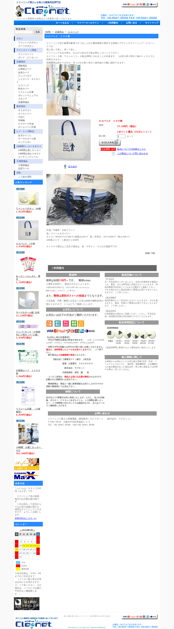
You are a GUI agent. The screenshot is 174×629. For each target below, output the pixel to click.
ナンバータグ (24, 76)
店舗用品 (20, 61)
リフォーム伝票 (26, 92)
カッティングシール (28, 157)
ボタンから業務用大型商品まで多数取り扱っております (44, 18)
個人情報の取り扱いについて (75, 616)
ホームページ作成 (27, 127)
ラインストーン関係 (26, 50)
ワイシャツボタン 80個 (28, 208)
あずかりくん (24, 135)
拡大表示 (72, 166)
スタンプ (22, 98)
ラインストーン (26, 54)
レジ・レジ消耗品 (25, 131)
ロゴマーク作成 (26, 123)
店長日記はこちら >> (26, 518)
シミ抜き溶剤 (24, 177)
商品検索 (21, 29)
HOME (48, 32)
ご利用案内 (112, 22)
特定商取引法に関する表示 (100, 616)
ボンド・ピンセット (28, 57)
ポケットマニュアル (28, 95)
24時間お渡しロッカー (29, 150)
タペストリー (24, 113)
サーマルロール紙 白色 (27, 312)
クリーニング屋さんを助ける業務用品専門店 (38, 2)
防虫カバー (23, 88)
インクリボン (24, 142)
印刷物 (21, 120)
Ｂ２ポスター (24, 110)
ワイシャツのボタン (28, 42)
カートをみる (62, 22)
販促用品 (20, 106)
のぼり (21, 117)
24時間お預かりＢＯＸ (29, 153)
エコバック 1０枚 (25, 243)
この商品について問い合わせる (132, 153)
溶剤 (18, 172)
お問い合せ (131, 22)
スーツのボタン (26, 46)
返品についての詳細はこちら (131, 149)
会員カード (23, 72)
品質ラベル (23, 168)
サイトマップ (151, 22)
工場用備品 (22, 161)
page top (150, 253)
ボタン (19, 38)
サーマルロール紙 (27, 138)
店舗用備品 (23, 102)
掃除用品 (22, 65)
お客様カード (24, 69)
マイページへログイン (88, 22)
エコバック (23, 85)
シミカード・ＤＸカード (28, 80)
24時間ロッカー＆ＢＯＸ (28, 146)
